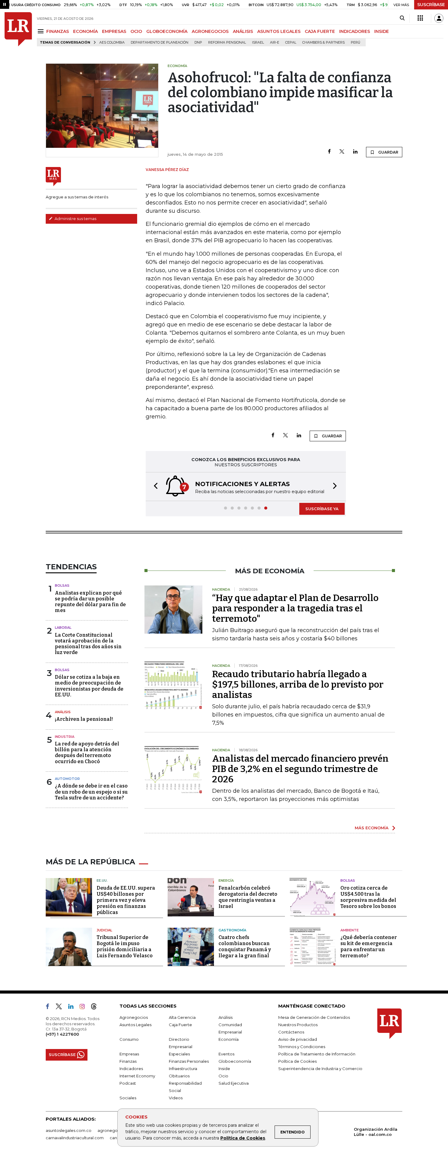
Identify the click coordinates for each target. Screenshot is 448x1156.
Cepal (290, 42)
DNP (198, 42)
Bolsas (62, 585)
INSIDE (381, 31)
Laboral (63, 627)
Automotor (67, 779)
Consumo (129, 1039)
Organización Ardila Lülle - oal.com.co (375, 1132)
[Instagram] (85, 1007)
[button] (154, 486)
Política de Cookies (242, 1138)
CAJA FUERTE (320, 31)
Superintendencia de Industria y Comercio (320, 1068)
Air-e (274, 42)
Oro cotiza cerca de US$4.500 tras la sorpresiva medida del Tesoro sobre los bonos (368, 897)
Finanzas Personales (189, 1061)
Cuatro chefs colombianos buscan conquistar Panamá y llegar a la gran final (245, 946)
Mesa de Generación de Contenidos (314, 1017)
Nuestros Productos (298, 1024)
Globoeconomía (235, 1061)
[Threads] (96, 1007)
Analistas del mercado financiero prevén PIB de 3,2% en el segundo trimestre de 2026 (300, 769)
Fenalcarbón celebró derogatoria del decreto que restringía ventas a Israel (248, 897)
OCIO (136, 31)
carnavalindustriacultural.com (75, 1137)
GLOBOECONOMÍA (166, 31)
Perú (355, 42)
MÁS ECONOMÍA (372, 827)
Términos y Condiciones (301, 1046)
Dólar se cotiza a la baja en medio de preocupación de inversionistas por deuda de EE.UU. (89, 686)
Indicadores (131, 1068)
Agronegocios (133, 1017)
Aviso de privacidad (297, 1039)
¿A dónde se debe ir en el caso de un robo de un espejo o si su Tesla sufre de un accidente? (91, 791)
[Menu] (41, 31)
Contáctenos (291, 1032)
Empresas (129, 1053)
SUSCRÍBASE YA (322, 508)
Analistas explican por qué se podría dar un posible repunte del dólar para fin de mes (90, 602)
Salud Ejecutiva (234, 1083)
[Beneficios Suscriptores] (420, 18)
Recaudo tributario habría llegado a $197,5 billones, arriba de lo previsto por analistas (297, 684)
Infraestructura (183, 1068)
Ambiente (349, 930)
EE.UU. (102, 880)
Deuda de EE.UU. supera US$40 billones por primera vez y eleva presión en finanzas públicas (126, 900)
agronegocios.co (115, 1130)
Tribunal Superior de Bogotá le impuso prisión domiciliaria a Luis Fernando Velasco (125, 946)
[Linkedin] (355, 152)
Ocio (223, 1075)
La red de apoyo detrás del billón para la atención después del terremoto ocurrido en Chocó (87, 752)
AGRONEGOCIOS (210, 31)
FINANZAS (57, 31)
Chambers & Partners (323, 42)
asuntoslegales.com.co (68, 1130)
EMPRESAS (114, 31)
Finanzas (128, 1061)
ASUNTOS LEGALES (278, 31)
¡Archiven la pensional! (84, 719)
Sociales (127, 1097)
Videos (176, 1097)
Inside (224, 1068)
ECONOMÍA (85, 31)
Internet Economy (137, 1075)
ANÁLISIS (243, 31)
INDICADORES (354, 31)
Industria (64, 737)
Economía (229, 1039)
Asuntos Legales (135, 1024)
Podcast (127, 1083)
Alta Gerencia (182, 1017)
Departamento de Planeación (159, 42)
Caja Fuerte (180, 1024)
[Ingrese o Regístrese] (438, 18)
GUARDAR (387, 152)
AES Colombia (112, 42)
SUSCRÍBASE (431, 4)
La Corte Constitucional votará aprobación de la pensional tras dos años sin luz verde (88, 644)
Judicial (104, 930)
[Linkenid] (73, 1007)
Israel (258, 42)
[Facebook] (329, 152)
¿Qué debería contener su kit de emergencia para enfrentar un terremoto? (368, 946)
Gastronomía (232, 930)
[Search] (402, 18)
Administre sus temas (75, 218)
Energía (226, 880)
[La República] (18, 29)
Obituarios (179, 1075)
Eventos (226, 1053)
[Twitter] (342, 152)
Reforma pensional (227, 42)
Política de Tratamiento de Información (316, 1053)
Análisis (63, 712)
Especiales (179, 1053)
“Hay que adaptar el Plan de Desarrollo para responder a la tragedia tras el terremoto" (295, 608)
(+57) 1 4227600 (62, 1034)
